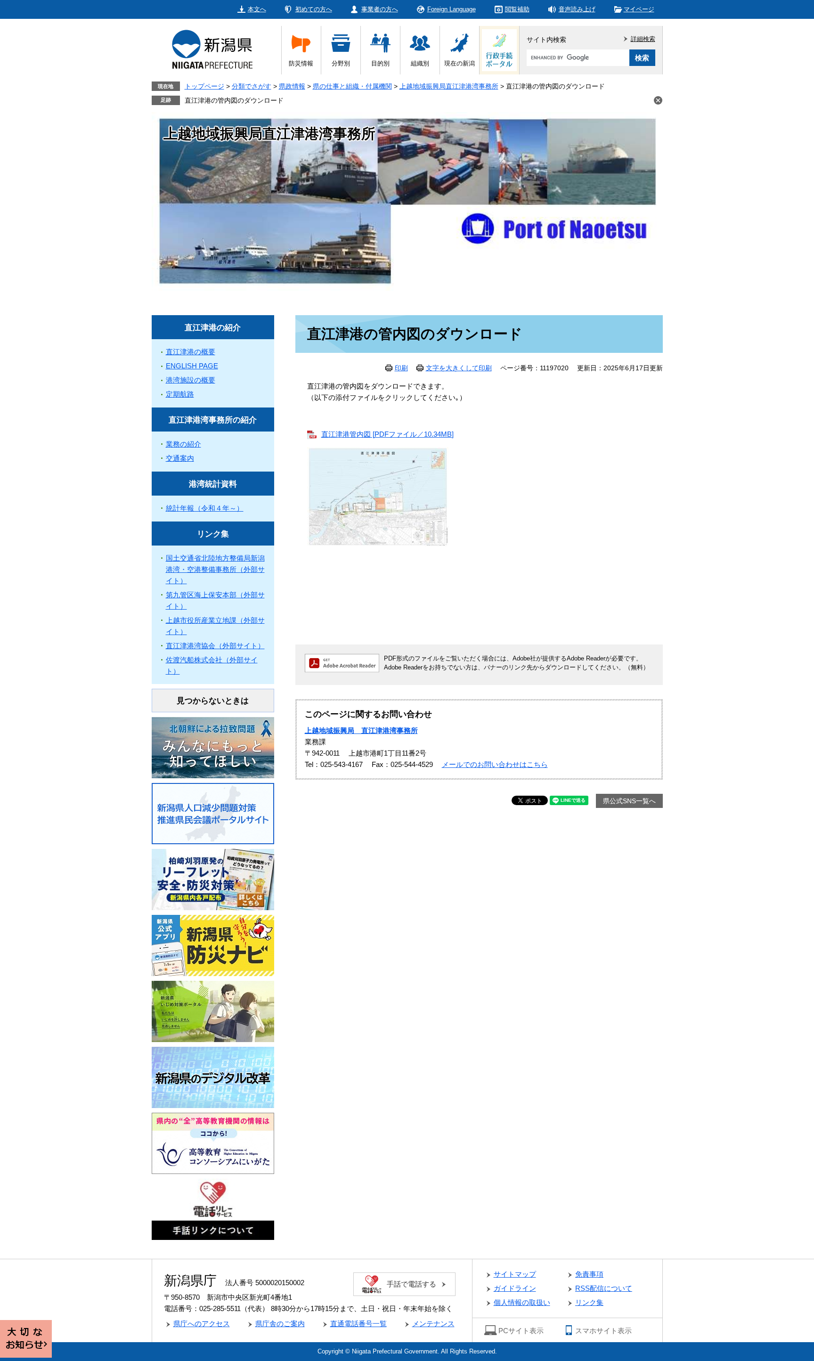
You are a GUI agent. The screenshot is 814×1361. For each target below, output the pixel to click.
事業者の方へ (379, 9)
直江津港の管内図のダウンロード (234, 100)
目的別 (380, 63)
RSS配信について (603, 1288)
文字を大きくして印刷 (459, 368)
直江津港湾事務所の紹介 (213, 420)
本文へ (257, 9)
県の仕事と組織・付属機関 (352, 86)
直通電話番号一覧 (358, 1324)
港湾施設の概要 (190, 380)
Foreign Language (451, 9)
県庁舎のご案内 (280, 1324)
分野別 (341, 63)
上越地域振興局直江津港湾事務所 (448, 86)
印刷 (401, 368)
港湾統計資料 (213, 484)
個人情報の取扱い (522, 1302)
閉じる (658, 100)
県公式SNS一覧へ (629, 801)
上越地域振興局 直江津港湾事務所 (361, 730)
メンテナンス (433, 1324)
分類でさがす (251, 86)
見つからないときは (213, 700)
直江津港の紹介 (213, 327)
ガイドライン (515, 1288)
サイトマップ (515, 1274)
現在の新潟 (459, 63)
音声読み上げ (577, 9)
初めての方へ (313, 9)
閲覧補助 (517, 9)
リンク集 (213, 534)
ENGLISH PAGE (192, 366)
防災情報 (301, 63)
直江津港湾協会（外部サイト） (215, 646)
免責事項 (589, 1274)
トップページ (204, 86)
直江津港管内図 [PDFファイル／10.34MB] (387, 434)
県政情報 (292, 86)
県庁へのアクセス (201, 1324)
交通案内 (180, 458)
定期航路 (180, 394)
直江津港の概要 (190, 352)
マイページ (639, 9)
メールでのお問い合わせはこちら (495, 764)
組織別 (420, 63)
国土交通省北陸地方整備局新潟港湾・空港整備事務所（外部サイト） (215, 569)
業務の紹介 (183, 444)
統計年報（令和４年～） (205, 508)
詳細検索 (643, 38)
